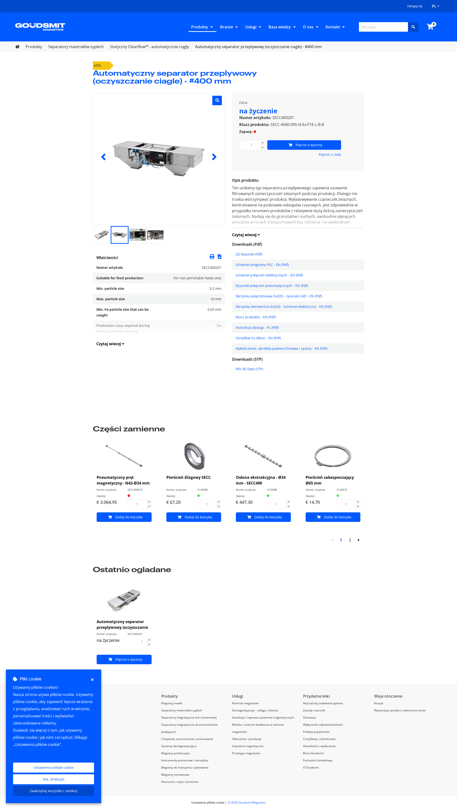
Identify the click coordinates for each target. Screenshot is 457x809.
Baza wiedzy (279, 27)
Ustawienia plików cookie (54, 767)
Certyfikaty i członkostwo (319, 739)
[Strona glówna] (40, 26)
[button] (219, 256)
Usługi (250, 27)
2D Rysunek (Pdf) (249, 254)
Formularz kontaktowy (317, 760)
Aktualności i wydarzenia (319, 746)
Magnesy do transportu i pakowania (185, 767)
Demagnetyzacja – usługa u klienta (255, 710)
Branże (226, 27)
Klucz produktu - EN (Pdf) (256, 317)
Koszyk (378, 703)
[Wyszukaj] (413, 27)
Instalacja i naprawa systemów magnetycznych (263, 717)
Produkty (199, 27)
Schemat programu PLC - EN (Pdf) (262, 264)
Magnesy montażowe (175, 775)
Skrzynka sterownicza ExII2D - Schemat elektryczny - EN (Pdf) (284, 306)
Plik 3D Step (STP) (249, 369)
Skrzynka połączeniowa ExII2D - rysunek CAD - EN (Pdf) (279, 296)
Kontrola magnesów (245, 703)
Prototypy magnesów (246, 753)
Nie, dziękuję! (54, 779)
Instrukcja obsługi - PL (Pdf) (257, 327)
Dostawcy (309, 717)
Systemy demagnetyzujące (179, 746)
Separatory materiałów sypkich (181, 710)
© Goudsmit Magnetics (247, 802)
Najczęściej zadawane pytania (323, 703)
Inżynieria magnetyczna (247, 746)
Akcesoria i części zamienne (179, 782)
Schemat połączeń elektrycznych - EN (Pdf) (269, 275)
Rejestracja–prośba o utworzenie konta (400, 710)
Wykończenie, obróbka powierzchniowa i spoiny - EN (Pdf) (281, 348)
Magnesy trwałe (171, 703)
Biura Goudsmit (313, 753)
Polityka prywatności (316, 732)
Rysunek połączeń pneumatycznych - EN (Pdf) (272, 285)
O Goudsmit (311, 767)
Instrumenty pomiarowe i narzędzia (184, 760)
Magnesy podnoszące (175, 753)
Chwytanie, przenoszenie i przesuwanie (187, 739)
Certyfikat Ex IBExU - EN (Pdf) (258, 338)
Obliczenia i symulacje (246, 739)
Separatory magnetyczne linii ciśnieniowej (189, 717)
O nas (308, 27)
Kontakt (333, 27)
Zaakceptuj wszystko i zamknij (53, 791)
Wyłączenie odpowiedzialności (323, 725)
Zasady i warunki (314, 710)
